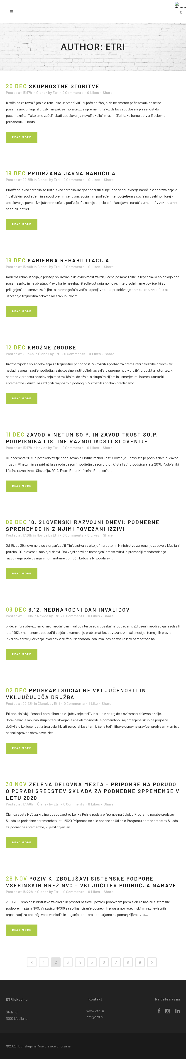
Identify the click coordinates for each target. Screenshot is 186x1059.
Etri (56, 92)
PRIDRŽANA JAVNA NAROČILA (72, 173)
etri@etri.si (95, 1017)
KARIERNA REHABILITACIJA (69, 260)
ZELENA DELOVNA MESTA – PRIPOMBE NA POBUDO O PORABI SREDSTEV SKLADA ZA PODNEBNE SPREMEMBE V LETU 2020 (93, 791)
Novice (41, 447)
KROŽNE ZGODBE (52, 347)
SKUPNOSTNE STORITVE (64, 86)
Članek (41, 92)
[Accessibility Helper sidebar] (180, 5)
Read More (21, 137)
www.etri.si (95, 1011)
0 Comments (72, 92)
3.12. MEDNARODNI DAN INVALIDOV (79, 609)
